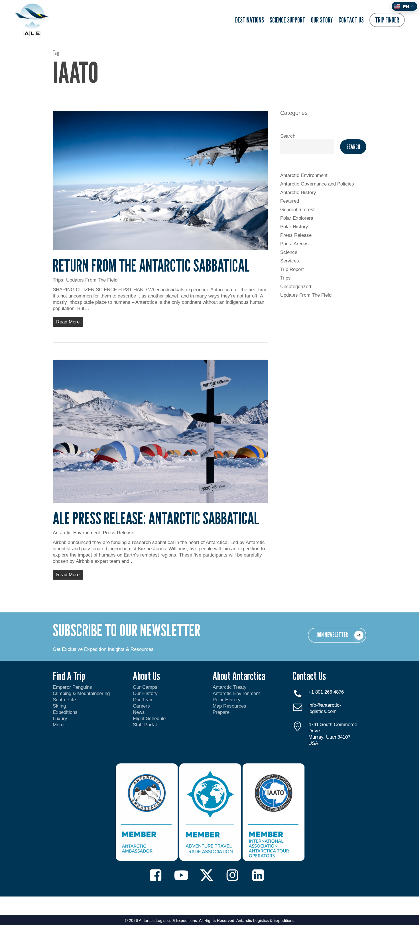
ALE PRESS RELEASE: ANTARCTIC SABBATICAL (156, 518)
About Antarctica (239, 675)
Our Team (143, 699)
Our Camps (145, 687)
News (139, 712)
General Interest (297, 209)
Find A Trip (69, 675)
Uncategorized (295, 286)
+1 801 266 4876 (326, 692)
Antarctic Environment (76, 532)
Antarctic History (298, 192)
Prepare (221, 712)
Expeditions (66, 712)
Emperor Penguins (72, 687)
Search (287, 136)
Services (289, 261)
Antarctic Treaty (230, 687)
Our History (145, 693)
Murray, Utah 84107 (329, 737)
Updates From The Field (91, 280)
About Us (146, 675)
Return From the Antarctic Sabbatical (151, 265)
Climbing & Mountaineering (81, 693)
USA (313, 743)
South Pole (64, 699)
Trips (58, 280)
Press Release (118, 532)
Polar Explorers (296, 218)
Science (288, 252)
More (58, 725)
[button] (337, 635)
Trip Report (292, 269)
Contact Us (309, 675)
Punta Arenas (294, 243)
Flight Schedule (149, 718)
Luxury (60, 718)
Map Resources (229, 706)
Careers (141, 706)
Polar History (294, 226)
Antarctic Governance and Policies (317, 184)
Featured (289, 201)
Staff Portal (145, 725)
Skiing (59, 706)
